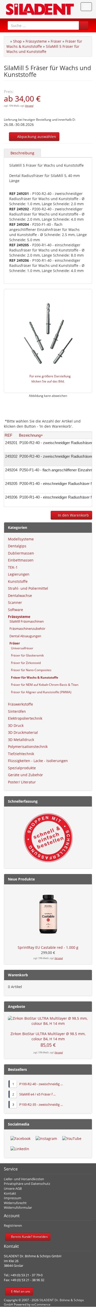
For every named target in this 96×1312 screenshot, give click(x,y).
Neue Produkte (21, 879)
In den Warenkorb (73, 515)
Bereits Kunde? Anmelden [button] (29, 1236)
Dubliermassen (21, 553)
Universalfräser (20, 648)
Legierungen (18, 574)
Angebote (16, 1006)
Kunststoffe (18, 581)
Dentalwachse (20, 595)
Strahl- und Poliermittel (28, 588)
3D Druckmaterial (23, 732)
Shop (17, 41)
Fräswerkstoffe (20, 704)
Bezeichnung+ (31, 435)
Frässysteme (36, 41)
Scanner (15, 602)
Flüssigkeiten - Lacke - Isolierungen (38, 760)
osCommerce (40, 1304)
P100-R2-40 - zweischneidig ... (41, 1084)
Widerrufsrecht (15, 1203)
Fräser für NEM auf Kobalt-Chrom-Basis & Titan (43, 684)
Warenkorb (18, 974)
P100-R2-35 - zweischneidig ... (41, 1104)
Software (15, 609)
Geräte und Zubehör (25, 774)
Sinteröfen (17, 711)
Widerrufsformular (18, 1207)
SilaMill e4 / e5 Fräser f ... (37, 1094)
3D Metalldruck (21, 739)
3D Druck (16, 725)
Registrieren (13, 1225)
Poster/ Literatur (22, 782)
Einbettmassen (21, 560)
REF (8, 435)
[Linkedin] (19, 1148)
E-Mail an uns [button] (20, 1291)
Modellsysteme (21, 539)
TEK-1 (13, 567)
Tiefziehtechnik (21, 753)
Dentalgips (17, 545)
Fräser (56, 41)
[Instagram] (46, 1138)
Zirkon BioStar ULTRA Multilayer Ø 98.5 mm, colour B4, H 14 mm (48, 1036)
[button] (83, 25)
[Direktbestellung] (48, 838)
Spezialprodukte (22, 767)
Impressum (12, 1198)
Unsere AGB (13, 1188)
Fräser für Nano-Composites (29, 670)
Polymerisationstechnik (28, 746)
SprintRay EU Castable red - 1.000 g (48, 947)
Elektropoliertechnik (25, 718)
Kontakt (10, 1193)
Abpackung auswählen (35, 136)
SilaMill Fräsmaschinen (26, 621)
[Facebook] (20, 1138)
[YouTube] (71, 1138)
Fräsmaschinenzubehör (26, 628)
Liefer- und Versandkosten (24, 1179)
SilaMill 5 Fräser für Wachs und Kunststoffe (42, 49)
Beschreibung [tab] (22, 153)
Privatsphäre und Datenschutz (27, 1183)
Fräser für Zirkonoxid (24, 663)
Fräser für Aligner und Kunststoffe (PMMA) (39, 692)
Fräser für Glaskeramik (26, 655)
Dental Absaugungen (24, 636)
